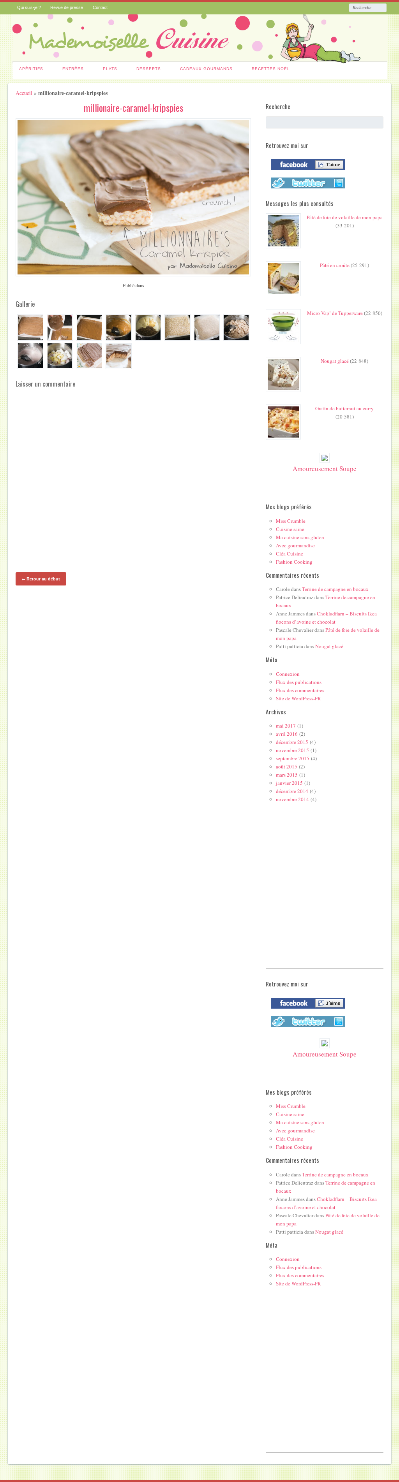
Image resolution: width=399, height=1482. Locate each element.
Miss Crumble (290, 520)
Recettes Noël (271, 69)
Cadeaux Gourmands (206, 69)
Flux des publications (298, 682)
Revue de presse (66, 7)
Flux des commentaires (300, 690)
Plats (110, 69)
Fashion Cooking (294, 561)
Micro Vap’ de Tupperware (335, 312)
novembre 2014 (292, 799)
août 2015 (286, 766)
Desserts (148, 69)
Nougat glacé (335, 360)
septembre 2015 (292, 758)
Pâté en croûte (335, 265)
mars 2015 (287, 774)
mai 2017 (286, 725)
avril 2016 (287, 733)
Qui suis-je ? (29, 7)
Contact (100, 7)
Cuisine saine (290, 529)
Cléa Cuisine (289, 553)
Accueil (24, 93)
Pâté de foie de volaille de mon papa (345, 217)
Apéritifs (31, 69)
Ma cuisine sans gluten (300, 537)
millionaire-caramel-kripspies (133, 107)
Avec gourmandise (295, 545)
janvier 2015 (289, 782)
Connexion (288, 673)
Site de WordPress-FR (298, 698)
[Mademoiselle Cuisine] (199, 59)
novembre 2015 (292, 750)
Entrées (73, 69)
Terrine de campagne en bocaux (335, 588)
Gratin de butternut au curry (344, 408)
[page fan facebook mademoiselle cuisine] (306, 171)
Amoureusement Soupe (325, 468)
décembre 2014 (292, 791)
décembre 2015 (292, 741)
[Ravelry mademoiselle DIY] (306, 189)
